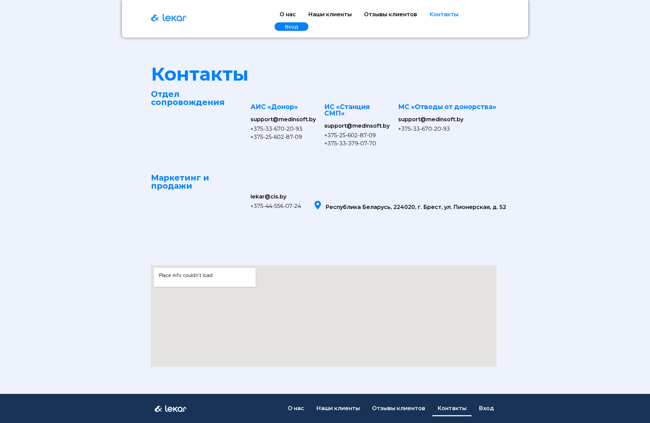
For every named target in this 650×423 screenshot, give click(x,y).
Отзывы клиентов (390, 14)
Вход (291, 26)
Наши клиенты (330, 14)
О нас (288, 14)
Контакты (443, 14)
